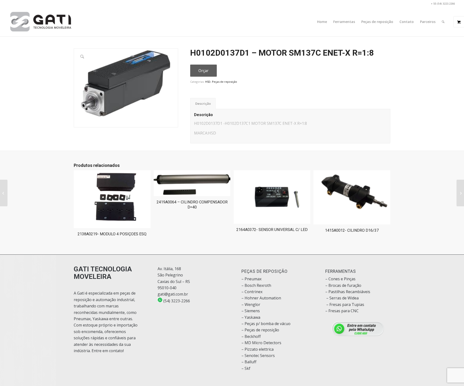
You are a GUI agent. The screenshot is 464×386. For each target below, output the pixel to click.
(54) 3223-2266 (176, 301)
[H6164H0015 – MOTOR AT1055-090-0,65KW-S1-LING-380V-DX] (460, 193)
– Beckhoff (251, 336)
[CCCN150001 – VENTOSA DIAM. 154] (3, 193)
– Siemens (250, 310)
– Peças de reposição (260, 330)
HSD (207, 81)
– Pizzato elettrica (257, 349)
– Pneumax (251, 279)
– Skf (245, 368)
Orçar (203, 70)
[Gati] (40, 21)
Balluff (250, 361)
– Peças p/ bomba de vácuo (265, 323)
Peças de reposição (224, 81)
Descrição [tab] (203, 103)
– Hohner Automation (261, 298)
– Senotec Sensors (258, 355)
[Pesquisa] (443, 21)
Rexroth (264, 285)
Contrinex (253, 291)
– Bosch (248, 285)
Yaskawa (252, 317)
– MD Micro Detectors (261, 342)
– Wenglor (250, 304)
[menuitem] (322, 21)
